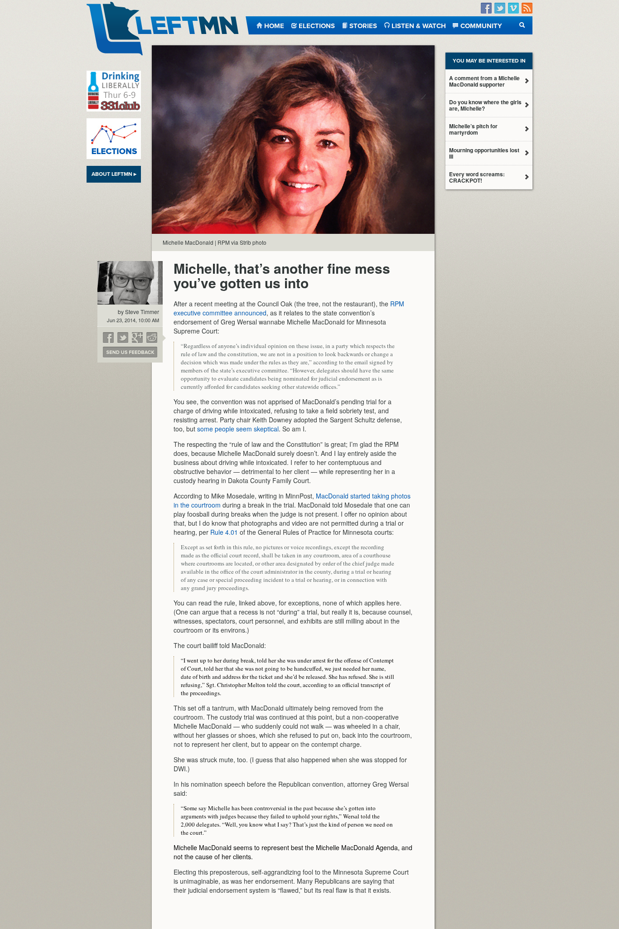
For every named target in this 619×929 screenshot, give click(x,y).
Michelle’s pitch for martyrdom (473, 129)
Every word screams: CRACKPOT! (477, 177)
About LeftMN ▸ (114, 174)
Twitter (499, 8)
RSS (527, 8)
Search (522, 25)
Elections (317, 25)
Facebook (486, 8)
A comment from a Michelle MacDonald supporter (484, 81)
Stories (363, 25)
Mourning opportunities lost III (484, 153)
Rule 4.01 (224, 532)
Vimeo (513, 8)
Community (481, 25)
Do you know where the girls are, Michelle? (485, 105)
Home (274, 25)
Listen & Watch (419, 25)
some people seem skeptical (238, 428)
